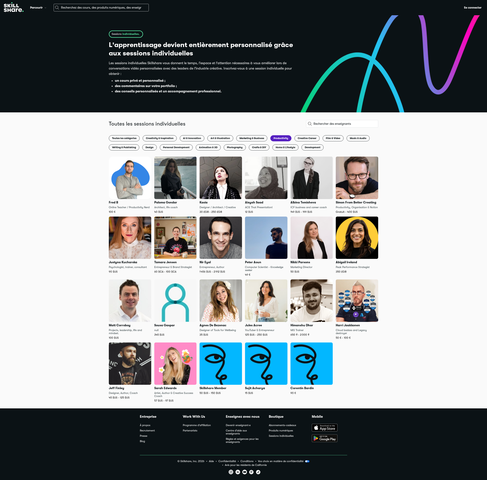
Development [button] (312, 147)
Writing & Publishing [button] (124, 147)
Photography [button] (235, 147)
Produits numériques (281, 430)
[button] (45, 7)
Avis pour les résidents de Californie (246, 465)
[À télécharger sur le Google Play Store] (329, 438)
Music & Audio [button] (358, 138)
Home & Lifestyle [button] (285, 147)
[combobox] (101, 7)
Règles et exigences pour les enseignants (242, 440)
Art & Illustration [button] (220, 138)
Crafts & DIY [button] (259, 147)
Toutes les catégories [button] (124, 138)
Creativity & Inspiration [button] (159, 138)
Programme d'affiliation (197, 425)
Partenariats (190, 430)
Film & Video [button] (333, 138)
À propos (145, 425)
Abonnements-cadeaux (282, 425)
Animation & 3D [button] (208, 147)
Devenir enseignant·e (238, 425)
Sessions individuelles (281, 435)
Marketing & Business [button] (252, 138)
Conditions (246, 461)
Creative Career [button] (307, 138)
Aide (211, 461)
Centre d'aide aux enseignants (236, 432)
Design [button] (150, 147)
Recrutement (147, 430)
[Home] (14, 7)
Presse (143, 435)
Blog (142, 441)
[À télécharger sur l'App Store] (329, 428)
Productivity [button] (281, 138)
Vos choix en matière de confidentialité (280, 461)
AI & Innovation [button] (192, 138)
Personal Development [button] (176, 147)
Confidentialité (227, 461)
